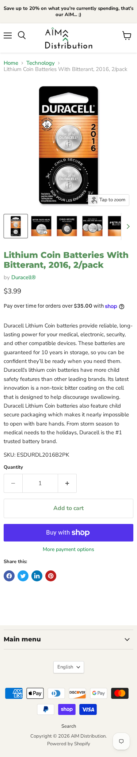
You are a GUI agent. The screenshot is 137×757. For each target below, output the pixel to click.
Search (68, 726)
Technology (40, 63)
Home (11, 63)
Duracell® (23, 277)
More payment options (68, 549)
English (65, 667)
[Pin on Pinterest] (50, 575)
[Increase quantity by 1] (67, 483)
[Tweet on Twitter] (23, 575)
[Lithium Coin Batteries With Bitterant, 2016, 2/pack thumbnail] (15, 226)
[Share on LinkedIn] (36, 575)
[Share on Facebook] (9, 575)
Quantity (13, 467)
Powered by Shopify (68, 744)
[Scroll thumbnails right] (127, 226)
